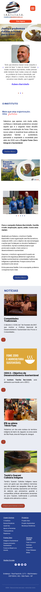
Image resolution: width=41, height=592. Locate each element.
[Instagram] (19, 564)
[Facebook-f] (16, 564)
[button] (32, 8)
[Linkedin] (22, 564)
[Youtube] (25, 564)
